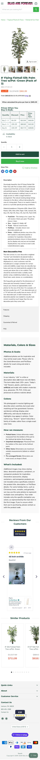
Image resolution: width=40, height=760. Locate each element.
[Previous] (3, 576)
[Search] (36, 9)
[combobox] (17, 9)
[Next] (36, 576)
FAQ (4, 329)
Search (20, 753)
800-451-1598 (6, 709)
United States (19, 727)
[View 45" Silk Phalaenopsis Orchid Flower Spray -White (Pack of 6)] (27, 601)
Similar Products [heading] (20, 618)
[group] (13, 645)
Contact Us (5, 712)
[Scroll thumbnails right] (37, 69)
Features (6, 310)
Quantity (4, 142)
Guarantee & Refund (10, 322)
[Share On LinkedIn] (10, 171)
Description (8, 180)
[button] (17, 573)
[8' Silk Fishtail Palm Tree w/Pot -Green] (12, 634)
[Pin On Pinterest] (14, 171)
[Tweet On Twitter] (6, 171)
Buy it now (20, 161)
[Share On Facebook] (2, 171)
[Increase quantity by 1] (19, 147)
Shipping (6, 316)
